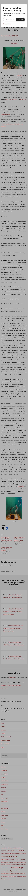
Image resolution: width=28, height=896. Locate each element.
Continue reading (6, 23)
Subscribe (20, 19)
